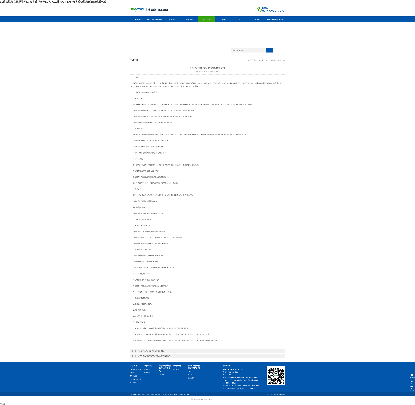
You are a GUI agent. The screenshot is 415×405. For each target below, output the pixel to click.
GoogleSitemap (184, 394)
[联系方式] (412, 382)
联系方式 (191, 375)
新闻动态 (147, 369)
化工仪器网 (276, 394)
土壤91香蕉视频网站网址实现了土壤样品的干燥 (154, 356)
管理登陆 (282, 394)
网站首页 (138, 19)
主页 (255, 60)
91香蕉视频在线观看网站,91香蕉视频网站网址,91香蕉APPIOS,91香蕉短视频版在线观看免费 (53, 1)
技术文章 (207, 19)
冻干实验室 (133, 376)
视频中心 (224, 19)
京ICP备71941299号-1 (173, 394)
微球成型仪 (133, 382)
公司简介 (161, 375)
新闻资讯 (189, 19)
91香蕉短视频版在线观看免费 (136, 379)
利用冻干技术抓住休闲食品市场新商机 (151, 351)
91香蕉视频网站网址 (136, 369)
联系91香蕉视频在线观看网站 (275, 20)
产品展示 (172, 19)
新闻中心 (148, 365)
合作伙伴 (241, 19)
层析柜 (132, 373)
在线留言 (258, 19)
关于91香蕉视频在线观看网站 (155, 20)
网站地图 (2, 404)
